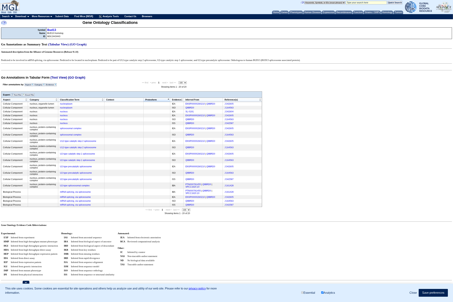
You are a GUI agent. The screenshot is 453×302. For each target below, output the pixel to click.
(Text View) (58, 77)
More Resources (41, 16)
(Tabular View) (58, 44)
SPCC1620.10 (192, 187)
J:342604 (229, 111)
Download (20, 16)
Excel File (29, 95)
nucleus (64, 111)
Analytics (329, 292)
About (3, 12)
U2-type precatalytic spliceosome (76, 166)
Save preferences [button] (433, 292)
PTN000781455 (193, 184)
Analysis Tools (110, 16)
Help (10, 12)
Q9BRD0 (211, 104)
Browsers (147, 16)
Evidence (176, 100)
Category (34, 100)
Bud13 (51, 29)
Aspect (6, 100)
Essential (309, 292)
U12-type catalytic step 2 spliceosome (78, 141)
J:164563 (229, 107)
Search (6, 16)
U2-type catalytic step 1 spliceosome (77, 154)
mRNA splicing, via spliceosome (75, 192)
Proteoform (151, 100)
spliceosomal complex (70, 128)
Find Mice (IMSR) (83, 16)
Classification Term (69, 100)
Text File (17, 95)
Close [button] (413, 292)
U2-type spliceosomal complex (75, 185)
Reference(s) (231, 100)
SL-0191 (189, 111)
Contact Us (130, 16)
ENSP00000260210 (195, 104)
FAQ (15, 12)
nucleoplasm (66, 104)
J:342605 (229, 104)
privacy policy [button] (197, 288)
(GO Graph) (78, 44)
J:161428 (229, 185)
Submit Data (62, 16)
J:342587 (229, 123)
